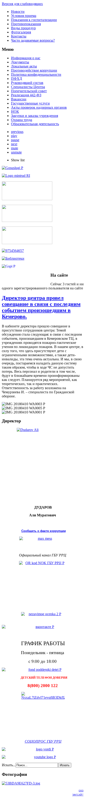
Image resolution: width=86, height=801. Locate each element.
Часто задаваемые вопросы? (33, 40)
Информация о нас (25, 58)
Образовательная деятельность (35, 124)
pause (15, 140)
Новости (18, 11)
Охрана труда (21, 120)
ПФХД (16, 79)
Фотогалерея (21, 32)
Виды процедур (23, 28)
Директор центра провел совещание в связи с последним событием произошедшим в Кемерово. (41, 307)
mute (14, 148)
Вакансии (18, 99)
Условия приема (23, 16)
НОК (15, 111)
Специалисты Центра (28, 87)
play (14, 136)
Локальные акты (24, 66)
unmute (16, 152)
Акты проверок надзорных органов (39, 107)
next (14, 144)
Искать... (9, 765)
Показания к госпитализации (34, 20)
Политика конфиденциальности (36, 74)
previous (17, 132)
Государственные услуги (30, 103)
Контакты (18, 36)
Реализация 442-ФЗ (26, 95)
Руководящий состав (27, 83)
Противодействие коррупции (34, 70)
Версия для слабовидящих (22, 4)
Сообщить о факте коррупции (43, 531)
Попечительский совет (29, 91)
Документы (20, 62)
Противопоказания (26, 24)
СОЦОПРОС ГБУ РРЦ (43, 741)
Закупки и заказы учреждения (34, 116)
